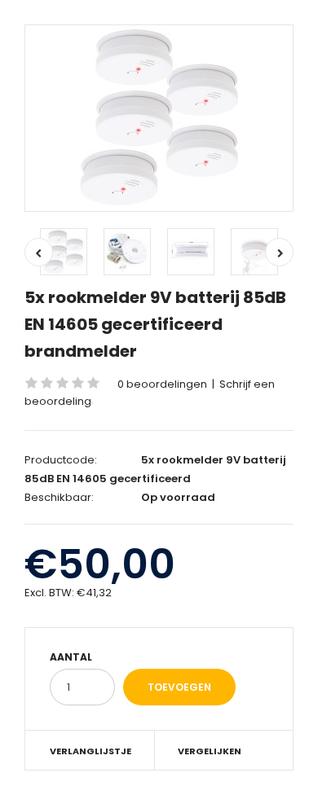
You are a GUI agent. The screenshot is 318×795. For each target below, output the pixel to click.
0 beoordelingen (162, 384)
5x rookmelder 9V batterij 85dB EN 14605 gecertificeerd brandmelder (155, 324)
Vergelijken (209, 751)
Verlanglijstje (90, 751)
